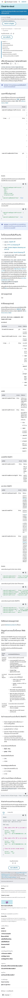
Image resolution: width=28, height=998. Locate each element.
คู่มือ (6, 288)
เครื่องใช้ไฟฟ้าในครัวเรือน (6, 939)
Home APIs (4, 916)
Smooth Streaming (18, 252)
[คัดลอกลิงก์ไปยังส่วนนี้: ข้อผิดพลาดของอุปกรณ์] (20, 621)
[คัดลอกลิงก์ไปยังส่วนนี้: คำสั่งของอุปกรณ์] (15, 304)
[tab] (3, 812)
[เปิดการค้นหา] (19, 2)
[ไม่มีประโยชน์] (13, 33)
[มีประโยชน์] (11, 33)
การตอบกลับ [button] (10, 812)
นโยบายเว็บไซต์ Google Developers (9, 877)
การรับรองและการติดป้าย (6, 953)
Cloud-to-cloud (7, 6)
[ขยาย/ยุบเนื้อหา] (7, 42)
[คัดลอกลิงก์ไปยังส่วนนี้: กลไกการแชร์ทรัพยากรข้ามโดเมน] (22, 778)
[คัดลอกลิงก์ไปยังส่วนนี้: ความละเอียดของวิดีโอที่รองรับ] (17, 746)
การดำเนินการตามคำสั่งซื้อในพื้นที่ (18, 85)
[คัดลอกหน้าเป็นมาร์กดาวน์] (15, 63)
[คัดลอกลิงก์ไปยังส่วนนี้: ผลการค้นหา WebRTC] (13, 486)
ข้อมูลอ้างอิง (5, 30)
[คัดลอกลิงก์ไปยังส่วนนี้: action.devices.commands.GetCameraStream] (12, 319)
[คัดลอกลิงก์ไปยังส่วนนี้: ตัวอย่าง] (6, 176)
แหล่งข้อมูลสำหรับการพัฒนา (7, 959)
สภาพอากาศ (3, 931)
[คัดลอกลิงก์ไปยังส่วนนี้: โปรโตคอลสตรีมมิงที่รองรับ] (22, 235)
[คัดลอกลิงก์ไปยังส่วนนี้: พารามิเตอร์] (8, 322)
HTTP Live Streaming (12, 245)
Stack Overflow (5, 982)
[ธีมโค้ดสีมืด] (23, 184)
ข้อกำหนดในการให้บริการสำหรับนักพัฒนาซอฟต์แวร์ (11, 966)
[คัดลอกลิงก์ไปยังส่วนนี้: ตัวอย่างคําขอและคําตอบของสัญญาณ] (25, 802)
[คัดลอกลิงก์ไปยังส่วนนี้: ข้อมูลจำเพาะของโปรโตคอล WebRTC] (6, 633)
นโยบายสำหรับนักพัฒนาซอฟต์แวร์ (8, 968)
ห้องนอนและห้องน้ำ (5, 944)
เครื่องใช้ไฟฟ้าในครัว (5, 941)
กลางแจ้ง (3, 947)
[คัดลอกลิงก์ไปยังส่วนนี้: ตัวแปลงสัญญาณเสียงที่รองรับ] (17, 765)
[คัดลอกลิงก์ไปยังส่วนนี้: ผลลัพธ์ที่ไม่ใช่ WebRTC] (13, 457)
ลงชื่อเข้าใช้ (24, 1)
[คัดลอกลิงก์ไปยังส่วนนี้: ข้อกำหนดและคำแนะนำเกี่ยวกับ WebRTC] (2, 719)
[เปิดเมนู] (2, 2)
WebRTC (11, 242)
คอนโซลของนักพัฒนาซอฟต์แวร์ (7, 975)
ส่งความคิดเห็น (7, 37)
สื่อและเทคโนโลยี (5, 936)
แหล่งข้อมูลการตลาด (5, 956)
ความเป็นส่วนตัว (10, 991)
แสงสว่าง (3, 928)
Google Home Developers (6, 28)
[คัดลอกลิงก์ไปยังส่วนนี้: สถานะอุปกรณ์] (13, 294)
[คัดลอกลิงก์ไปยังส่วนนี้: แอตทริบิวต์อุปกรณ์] (17, 94)
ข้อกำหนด (3, 991)
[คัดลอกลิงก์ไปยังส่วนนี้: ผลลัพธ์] (6, 391)
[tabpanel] (14, 835)
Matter (3, 888)
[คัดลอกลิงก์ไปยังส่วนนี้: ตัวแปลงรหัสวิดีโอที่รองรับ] (15, 756)
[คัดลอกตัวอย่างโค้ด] (25, 184)
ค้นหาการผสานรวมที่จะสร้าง (7, 905)
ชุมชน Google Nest (5, 984)
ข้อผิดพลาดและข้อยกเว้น (11, 625)
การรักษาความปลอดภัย (6, 933)
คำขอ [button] (4, 812)
